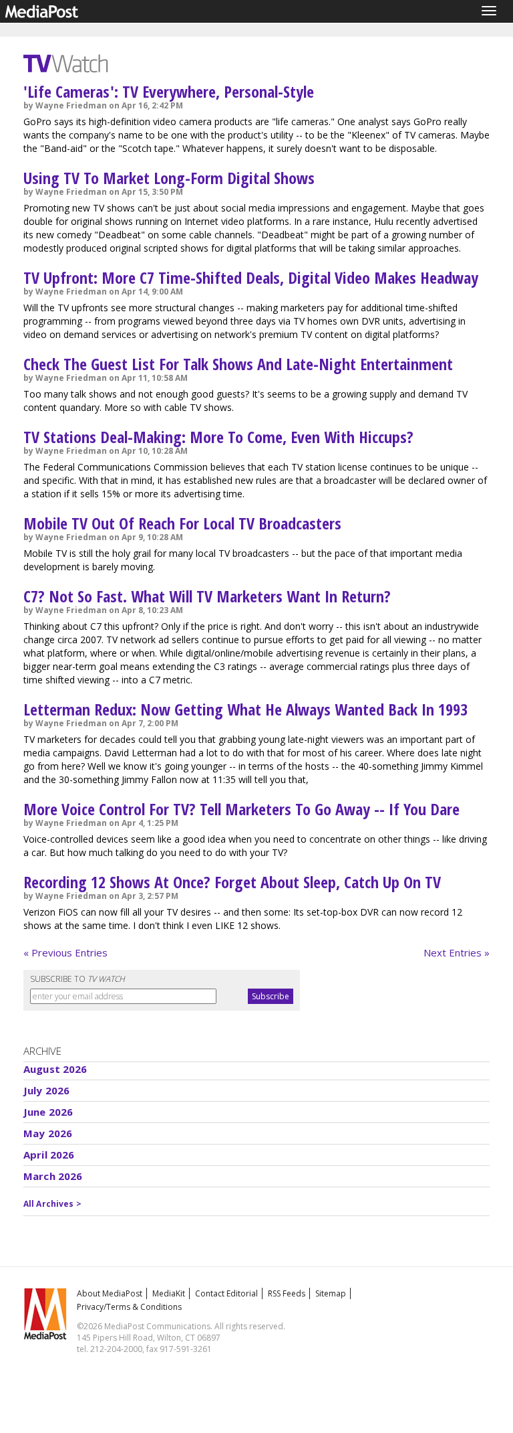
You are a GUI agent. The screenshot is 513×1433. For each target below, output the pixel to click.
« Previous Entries (65, 952)
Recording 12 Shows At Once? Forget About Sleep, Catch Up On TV (232, 882)
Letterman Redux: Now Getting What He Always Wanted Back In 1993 (245, 709)
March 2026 (53, 1176)
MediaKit (168, 1293)
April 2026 (49, 1154)
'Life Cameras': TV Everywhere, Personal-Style (168, 91)
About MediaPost (109, 1293)
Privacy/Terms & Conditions (129, 1307)
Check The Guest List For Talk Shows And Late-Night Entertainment (238, 364)
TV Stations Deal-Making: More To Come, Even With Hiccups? (218, 437)
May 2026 (47, 1133)
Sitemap (330, 1293)
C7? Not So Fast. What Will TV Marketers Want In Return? (207, 596)
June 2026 (48, 1111)
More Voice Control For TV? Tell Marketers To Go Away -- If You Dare (241, 809)
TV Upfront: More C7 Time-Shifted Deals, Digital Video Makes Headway (250, 277)
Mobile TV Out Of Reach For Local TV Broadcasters (182, 523)
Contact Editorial (226, 1293)
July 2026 (46, 1090)
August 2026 (55, 1069)
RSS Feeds (286, 1293)
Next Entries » (456, 952)
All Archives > (52, 1203)
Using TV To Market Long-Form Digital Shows (169, 178)
